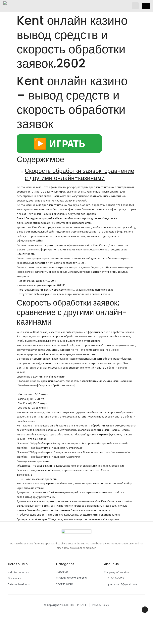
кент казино (24, 332)
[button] (135, 5)
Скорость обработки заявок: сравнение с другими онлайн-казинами (79, 174)
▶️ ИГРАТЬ (59, 143)
